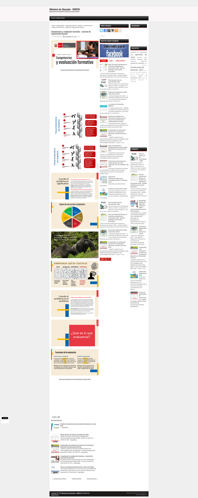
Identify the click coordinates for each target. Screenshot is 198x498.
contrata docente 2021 (138, 59)
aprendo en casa (138, 55)
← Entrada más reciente (59, 479)
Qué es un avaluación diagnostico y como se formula (77, 467)
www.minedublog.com (141, 494)
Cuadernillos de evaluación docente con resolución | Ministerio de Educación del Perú (77, 446)
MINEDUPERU (55, 495)
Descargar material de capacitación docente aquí (75, 379)
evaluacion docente (71, 25)
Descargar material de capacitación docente (75, 70)
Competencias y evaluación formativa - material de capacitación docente (71, 33)
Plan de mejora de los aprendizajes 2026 (115, 81)
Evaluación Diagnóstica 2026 (117, 189)
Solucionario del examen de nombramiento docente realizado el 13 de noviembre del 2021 (118, 163)
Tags (111, 60)
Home (53, 25)
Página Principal (76, 479)
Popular (103, 60)
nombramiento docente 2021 (137, 68)
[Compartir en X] (57, 417)
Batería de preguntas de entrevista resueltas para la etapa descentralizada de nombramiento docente (117, 119)
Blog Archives (120, 60)
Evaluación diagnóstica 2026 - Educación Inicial (118, 93)
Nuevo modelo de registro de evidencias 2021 (74, 434)
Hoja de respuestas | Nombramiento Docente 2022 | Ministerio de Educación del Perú (117, 148)
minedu (80, 25)
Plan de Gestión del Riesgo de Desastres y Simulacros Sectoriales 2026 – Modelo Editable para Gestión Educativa (117, 68)
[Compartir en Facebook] (59, 417)
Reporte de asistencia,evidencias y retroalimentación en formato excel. (117, 179)
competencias (60, 25)
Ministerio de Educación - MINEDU (65, 9)
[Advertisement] (74, 91)
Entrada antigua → (92, 479)
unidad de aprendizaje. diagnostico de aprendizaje (138, 79)
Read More (65, 427)
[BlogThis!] (55, 417)
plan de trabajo (135, 74)
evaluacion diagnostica (138, 61)
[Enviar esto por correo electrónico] (53, 417)
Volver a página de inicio (58, 18)
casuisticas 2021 (142, 57)
